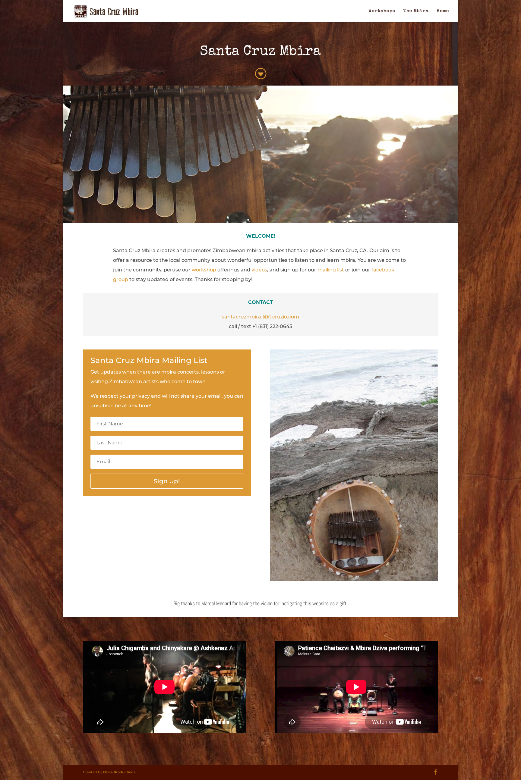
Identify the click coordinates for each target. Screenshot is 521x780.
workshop (204, 270)
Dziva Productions (119, 772)
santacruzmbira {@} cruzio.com (260, 317)
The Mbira (415, 11)
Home (443, 11)
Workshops (381, 11)
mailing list (330, 270)
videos (259, 270)
